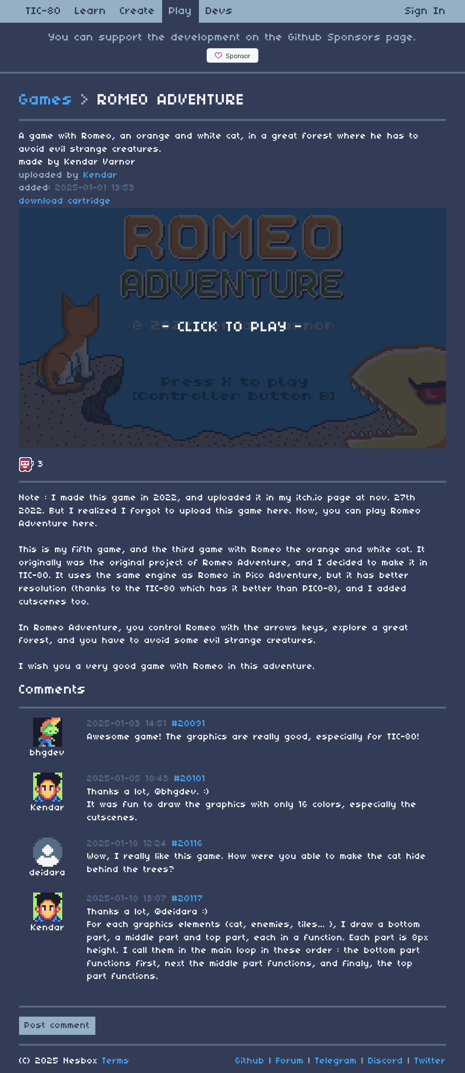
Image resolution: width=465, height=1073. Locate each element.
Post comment (57, 1025)
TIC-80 (43, 11)
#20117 (187, 898)
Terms (116, 1061)
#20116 (187, 843)
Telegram (336, 1061)
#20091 (189, 724)
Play (180, 11)
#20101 (190, 779)
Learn (90, 11)
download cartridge (65, 201)
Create (137, 11)
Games (46, 100)
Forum (290, 1061)
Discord (385, 1061)
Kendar (101, 175)
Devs (219, 11)
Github (250, 1061)
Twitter (430, 1061)
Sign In (425, 11)
